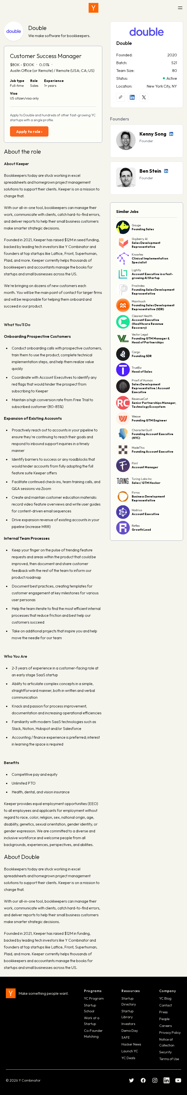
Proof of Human (142, 380)
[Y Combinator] (93, 8)
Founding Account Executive (152, 451)
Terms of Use (169, 1059)
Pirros (136, 492)
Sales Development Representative (146, 245)
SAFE (126, 1037)
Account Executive (145, 514)
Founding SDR (142, 356)
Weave (136, 416)
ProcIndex (138, 286)
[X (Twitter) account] (144, 97)
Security (165, 1052)
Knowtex (137, 254)
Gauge (136, 225)
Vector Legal (140, 334)
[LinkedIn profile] (132, 97)
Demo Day (130, 1030)
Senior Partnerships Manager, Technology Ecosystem (154, 404)
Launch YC (130, 1051)
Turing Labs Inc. (142, 479)
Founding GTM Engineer (149, 420)
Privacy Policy (170, 1032)
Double (37, 27)
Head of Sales (142, 371)
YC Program (94, 998)
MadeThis (138, 447)
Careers (165, 1026)
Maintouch (139, 301)
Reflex (136, 526)
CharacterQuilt (142, 430)
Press (163, 1012)
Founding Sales (143, 229)
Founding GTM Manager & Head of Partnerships (151, 340)
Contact (165, 1005)
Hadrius (137, 510)
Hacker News (131, 1044)
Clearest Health (142, 316)
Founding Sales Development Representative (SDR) (153, 307)
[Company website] (120, 97)
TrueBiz (136, 367)
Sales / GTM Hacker (146, 483)
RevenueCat (140, 399)
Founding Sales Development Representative (153, 291)
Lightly (136, 270)
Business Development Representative (148, 498)
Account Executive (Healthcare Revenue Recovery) (147, 323)
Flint (135, 463)
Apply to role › (29, 131)
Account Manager (145, 467)
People (164, 1019)
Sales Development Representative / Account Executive (151, 388)
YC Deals (128, 1058)
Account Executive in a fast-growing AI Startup (152, 276)
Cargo (136, 352)
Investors (128, 1024)
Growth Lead (141, 529)
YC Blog (165, 998)
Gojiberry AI (140, 239)
